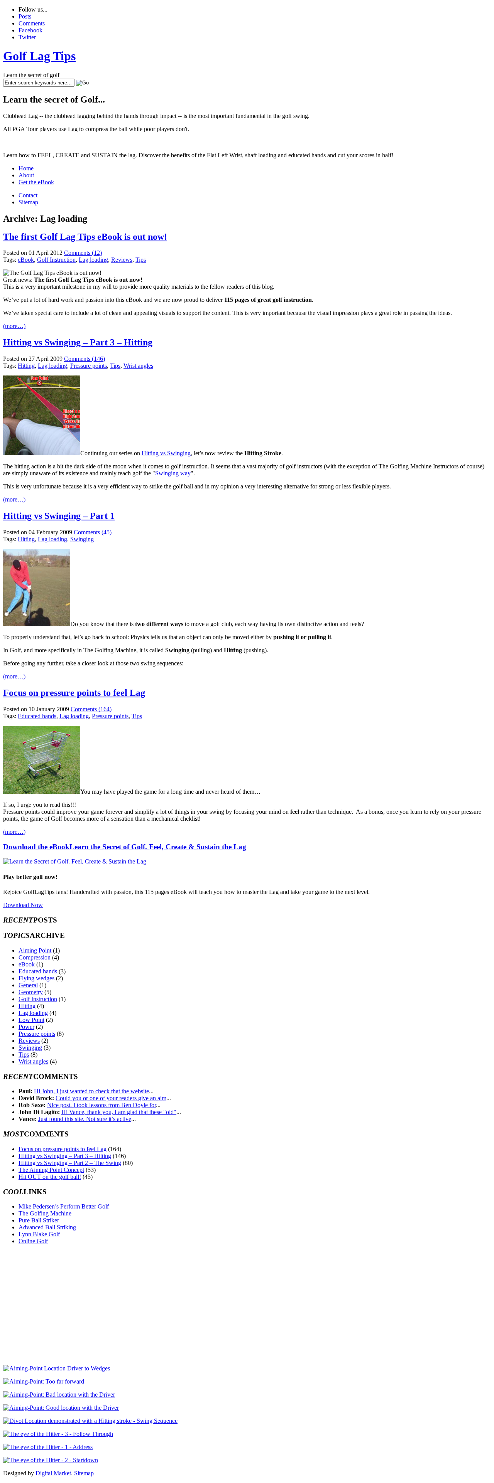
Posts (25, 16)
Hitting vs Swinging (166, 453)
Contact (28, 195)
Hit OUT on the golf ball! (50, 1176)
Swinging (82, 539)
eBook (26, 259)
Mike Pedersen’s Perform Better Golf (64, 1206)
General (28, 985)
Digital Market (53, 1473)
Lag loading (93, 259)
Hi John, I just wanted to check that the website (91, 1091)
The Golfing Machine (45, 1213)
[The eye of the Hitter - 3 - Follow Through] (58, 1434)
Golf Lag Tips (39, 56)
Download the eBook (124, 847)
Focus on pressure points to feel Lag (74, 693)
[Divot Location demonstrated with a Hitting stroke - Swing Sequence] (90, 1420)
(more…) (14, 326)
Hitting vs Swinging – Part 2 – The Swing (70, 1163)
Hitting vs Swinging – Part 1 (59, 516)
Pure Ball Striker (39, 1220)
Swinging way (173, 473)
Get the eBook (36, 182)
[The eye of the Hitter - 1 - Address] (48, 1447)
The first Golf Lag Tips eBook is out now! (85, 237)
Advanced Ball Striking (47, 1227)
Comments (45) (93, 532)
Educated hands (37, 716)
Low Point (31, 1020)
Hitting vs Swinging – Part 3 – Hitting (77, 342)
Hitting (26, 365)
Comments (32, 23)
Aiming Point (35, 950)
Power (26, 1026)
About (26, 175)
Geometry (31, 992)
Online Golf (33, 1241)
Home (26, 168)
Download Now (23, 905)
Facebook (30, 30)
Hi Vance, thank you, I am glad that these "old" (118, 1112)
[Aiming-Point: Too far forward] (43, 1381)
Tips (140, 259)
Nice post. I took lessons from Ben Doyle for (101, 1105)
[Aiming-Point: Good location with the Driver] (61, 1407)
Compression (35, 957)
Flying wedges (36, 978)
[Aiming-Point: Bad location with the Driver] (59, 1394)
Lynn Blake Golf (39, 1234)
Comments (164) (91, 709)
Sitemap (28, 202)
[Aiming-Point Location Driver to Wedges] (56, 1368)
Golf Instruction (56, 259)
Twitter (27, 37)
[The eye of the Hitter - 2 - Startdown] (50, 1460)
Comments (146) (84, 358)
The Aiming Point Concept (51, 1170)
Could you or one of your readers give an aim (111, 1098)
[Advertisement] (68, 1305)
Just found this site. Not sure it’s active (84, 1119)
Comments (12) (83, 252)
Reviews (121, 259)
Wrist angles (138, 365)
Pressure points (88, 365)
